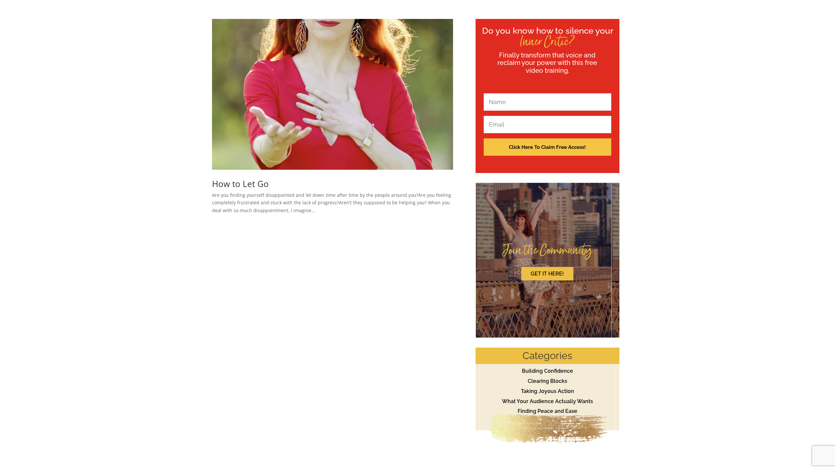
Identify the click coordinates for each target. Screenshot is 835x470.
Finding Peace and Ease (547, 411)
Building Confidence (547, 371)
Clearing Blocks (547, 381)
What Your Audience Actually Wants (547, 401)
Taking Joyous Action (547, 391)
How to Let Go (240, 184)
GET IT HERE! (547, 274)
